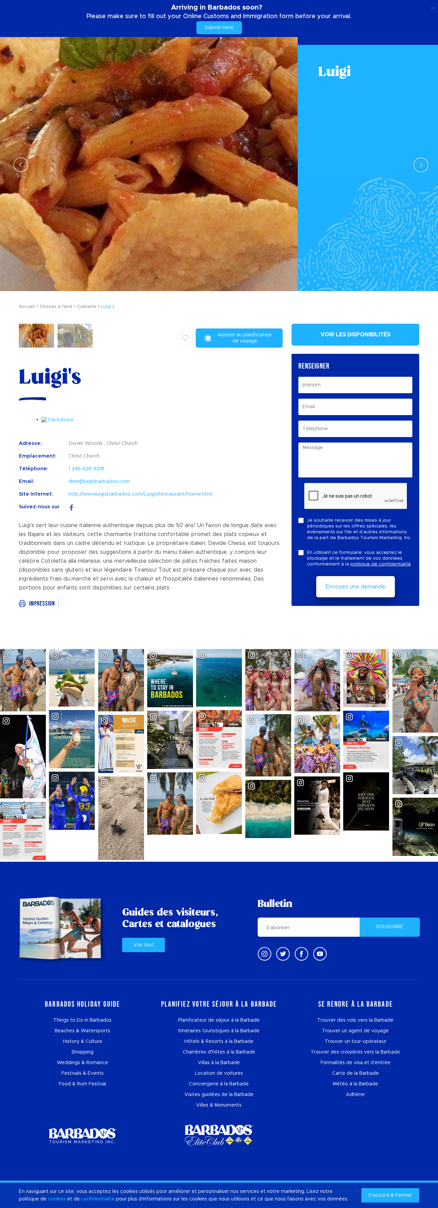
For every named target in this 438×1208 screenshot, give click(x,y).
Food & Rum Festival (82, 1084)
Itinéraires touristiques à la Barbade (219, 1031)
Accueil (27, 306)
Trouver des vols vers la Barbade (355, 1020)
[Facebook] (71, 507)
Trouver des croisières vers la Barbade (355, 1052)
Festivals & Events (83, 1073)
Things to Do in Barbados (82, 1020)
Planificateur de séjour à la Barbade (219, 1020)
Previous (19, 164)
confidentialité (98, 1199)
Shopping (82, 1052)
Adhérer (355, 1094)
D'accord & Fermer (390, 1195)
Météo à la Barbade (355, 1084)
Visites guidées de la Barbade (219, 1094)
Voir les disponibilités (355, 334)
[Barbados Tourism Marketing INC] (82, 1135)
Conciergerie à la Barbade (219, 1084)
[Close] (432, 7)
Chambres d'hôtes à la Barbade (219, 1052)
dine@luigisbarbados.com (99, 481)
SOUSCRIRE (389, 926)
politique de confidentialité (380, 564)
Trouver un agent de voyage (355, 1031)
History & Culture (82, 1041)
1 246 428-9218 (86, 468)
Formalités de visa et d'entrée (355, 1062)
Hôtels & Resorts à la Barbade (219, 1041)
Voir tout (143, 945)
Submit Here (219, 27)
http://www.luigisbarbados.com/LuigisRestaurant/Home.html (140, 494)
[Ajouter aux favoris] (185, 338)
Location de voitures (219, 1073)
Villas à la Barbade (219, 1062)
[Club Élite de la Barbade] (219, 1135)
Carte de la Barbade (355, 1073)
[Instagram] (264, 954)
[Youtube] (320, 954)
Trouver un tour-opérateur (355, 1041)
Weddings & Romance (82, 1062)
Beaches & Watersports (82, 1031)
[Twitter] (283, 954)
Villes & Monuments (219, 1105)
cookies (57, 1199)
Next (419, 164)
